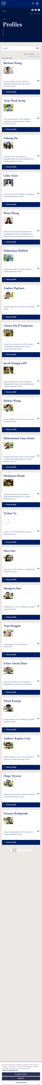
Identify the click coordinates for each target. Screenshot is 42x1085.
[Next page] (30, 850)
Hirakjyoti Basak (14, 475)
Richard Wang (13, 63)
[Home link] (4, 4)
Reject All (21, 1078)
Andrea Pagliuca (14, 288)
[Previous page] (11, 850)
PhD (5, 11)
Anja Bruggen (12, 626)
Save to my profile (34, 13)
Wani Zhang (11, 213)
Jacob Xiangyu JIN (15, 363)
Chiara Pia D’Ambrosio (18, 325)
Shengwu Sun (12, 588)
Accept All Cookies (21, 1074)
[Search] (33, 3)
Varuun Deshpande (16, 813)
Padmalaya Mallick (16, 250)
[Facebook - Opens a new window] (32, 10)
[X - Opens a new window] (39, 10)
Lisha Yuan (11, 175)
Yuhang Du (11, 138)
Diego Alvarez (12, 776)
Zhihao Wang (12, 400)
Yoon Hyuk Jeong (14, 100)
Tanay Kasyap (12, 701)
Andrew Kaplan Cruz (17, 738)
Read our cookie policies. (10, 1070)
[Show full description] (38, 81)
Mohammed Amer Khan (19, 438)
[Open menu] (37, 3)
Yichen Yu (10, 513)
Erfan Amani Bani (15, 663)
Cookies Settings (21, 1082)
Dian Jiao (9, 551)
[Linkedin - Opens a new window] (36, 10)
